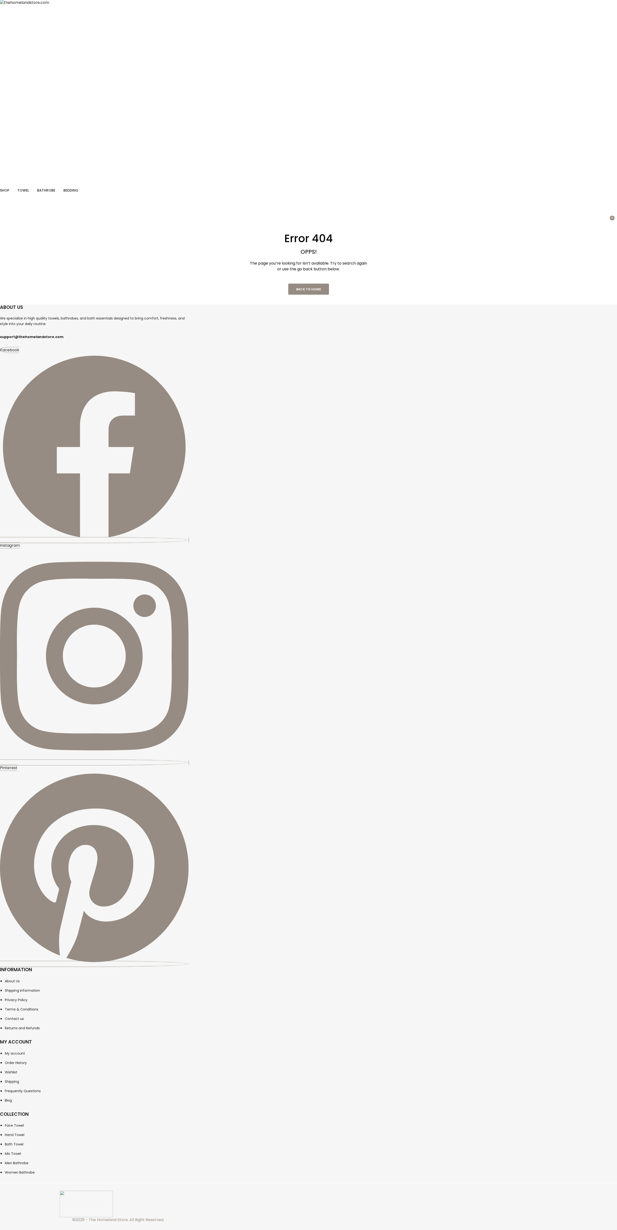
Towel (23, 190)
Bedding (70, 190)
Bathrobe (46, 190)
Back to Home (308, 289)
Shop (4, 190)
